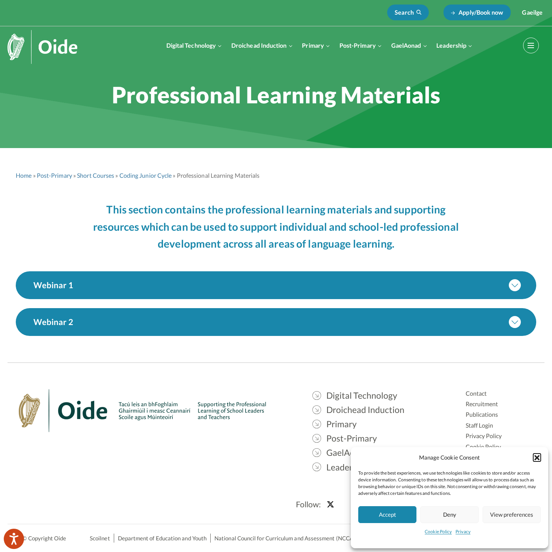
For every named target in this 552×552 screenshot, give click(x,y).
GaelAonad (406, 45)
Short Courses (95, 175)
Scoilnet (100, 538)
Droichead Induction (259, 45)
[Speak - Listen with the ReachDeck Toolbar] (14, 539)
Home (24, 175)
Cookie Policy (438, 531)
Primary (313, 45)
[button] (537, 457)
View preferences (511, 514)
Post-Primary (357, 45)
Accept (387, 514)
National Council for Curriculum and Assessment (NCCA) (284, 538)
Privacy (463, 531)
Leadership (451, 45)
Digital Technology (191, 45)
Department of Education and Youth (162, 538)
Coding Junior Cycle (145, 175)
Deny (449, 514)
